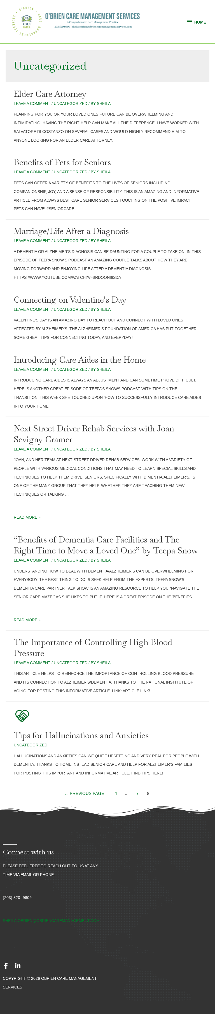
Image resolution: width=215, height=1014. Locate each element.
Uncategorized (70, 104)
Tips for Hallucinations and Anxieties (81, 735)
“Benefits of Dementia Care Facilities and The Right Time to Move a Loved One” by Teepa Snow (106, 545)
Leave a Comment (32, 104)
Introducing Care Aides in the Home (80, 359)
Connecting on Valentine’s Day (70, 299)
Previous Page (84, 793)
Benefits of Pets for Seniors (62, 162)
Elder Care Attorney (50, 93)
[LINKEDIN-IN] (18, 966)
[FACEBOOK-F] (6, 966)
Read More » (27, 517)
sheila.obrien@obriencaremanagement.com (51, 921)
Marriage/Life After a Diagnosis (71, 231)
